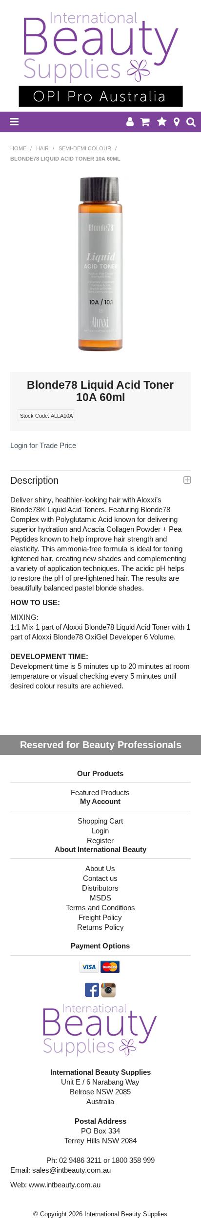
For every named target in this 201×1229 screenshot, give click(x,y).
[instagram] (108, 989)
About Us (100, 868)
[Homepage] (100, 1029)
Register (100, 840)
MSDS (100, 898)
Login (100, 831)
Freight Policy (100, 917)
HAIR (42, 148)
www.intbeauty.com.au (64, 1185)
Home (18, 148)
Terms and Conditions (100, 907)
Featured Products (100, 792)
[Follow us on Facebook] (92, 989)
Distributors (100, 888)
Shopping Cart (100, 821)
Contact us (100, 878)
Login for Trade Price (43, 445)
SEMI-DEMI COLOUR (85, 148)
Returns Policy (100, 927)
